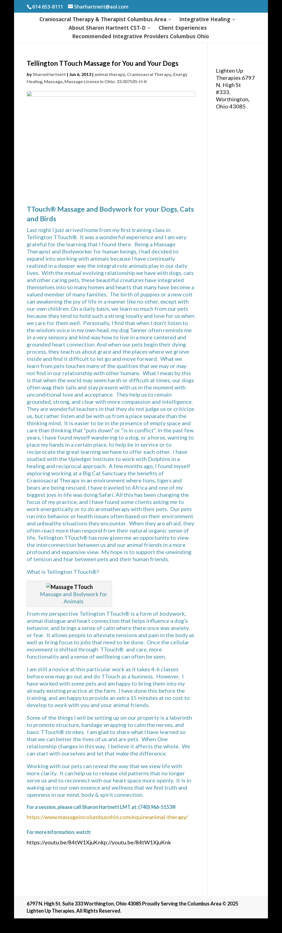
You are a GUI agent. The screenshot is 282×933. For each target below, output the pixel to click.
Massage (53, 81)
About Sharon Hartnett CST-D (107, 28)
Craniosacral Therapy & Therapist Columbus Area (102, 20)
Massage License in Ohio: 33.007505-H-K (105, 81)
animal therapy (109, 74)
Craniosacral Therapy (149, 74)
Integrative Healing (204, 20)
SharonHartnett (49, 74)
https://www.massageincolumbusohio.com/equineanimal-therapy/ (107, 817)
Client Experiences (183, 28)
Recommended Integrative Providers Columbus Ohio (140, 37)
